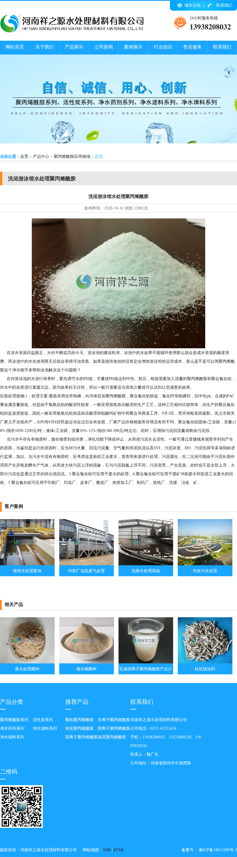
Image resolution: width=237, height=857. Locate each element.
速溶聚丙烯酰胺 (112, 737)
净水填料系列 (12, 737)
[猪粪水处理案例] (27, 563)
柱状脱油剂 (205, 668)
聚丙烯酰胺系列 (14, 719)
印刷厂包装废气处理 (86, 570)
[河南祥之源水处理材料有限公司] (72, 31)
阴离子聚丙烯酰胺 (114, 728)
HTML (119, 849)
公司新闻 (104, 47)
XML (107, 849)
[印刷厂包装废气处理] (86, 563)
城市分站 (192, 5)
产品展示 (74, 47)
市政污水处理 (205, 570)
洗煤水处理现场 (146, 570)
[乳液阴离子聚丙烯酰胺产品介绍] (145, 662)
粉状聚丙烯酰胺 (79, 728)
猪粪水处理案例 (27, 570)
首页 (24, 156)
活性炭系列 (43, 719)
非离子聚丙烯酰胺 (114, 719)
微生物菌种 (86, 668)
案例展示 (133, 47)
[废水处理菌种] (27, 662)
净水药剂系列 (12, 728)
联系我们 (224, 5)
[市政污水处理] (205, 563)
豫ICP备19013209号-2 (217, 849)
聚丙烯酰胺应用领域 (72, 156)
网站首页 (14, 47)
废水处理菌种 (27, 668)
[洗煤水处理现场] (145, 563)
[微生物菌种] (86, 662)
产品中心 (41, 156)
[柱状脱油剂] (205, 662)
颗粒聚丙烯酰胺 (79, 719)
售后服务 (192, 47)
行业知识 (163, 47)
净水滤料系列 (45, 728)
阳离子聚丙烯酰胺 (81, 737)
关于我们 (44, 47)
